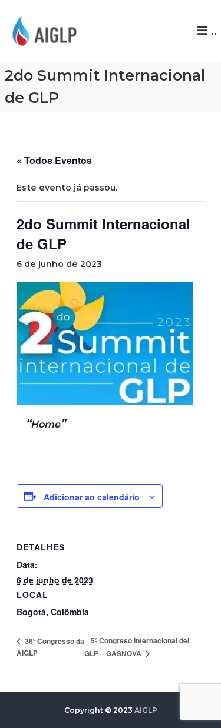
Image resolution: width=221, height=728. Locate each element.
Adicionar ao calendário (92, 497)
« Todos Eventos (54, 160)
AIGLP (145, 710)
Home (45, 424)
